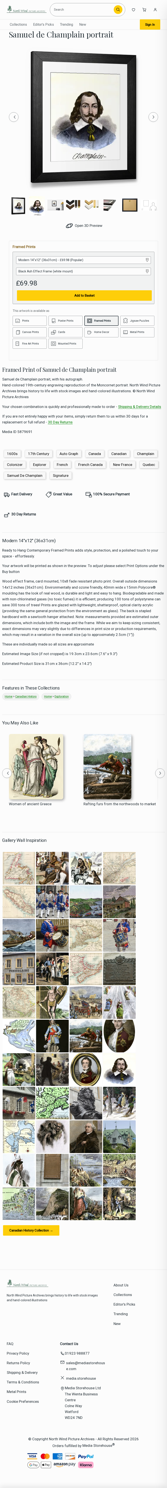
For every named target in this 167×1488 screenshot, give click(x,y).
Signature (60, 475)
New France (122, 464)
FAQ (10, 1344)
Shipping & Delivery (22, 1372)
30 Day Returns (60, 422)
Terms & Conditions (23, 1382)
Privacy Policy (18, 1353)
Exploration (62, 696)
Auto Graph (69, 454)
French (62, 464)
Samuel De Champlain (24, 475)
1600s (12, 454)
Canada (95, 454)
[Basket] (144, 10)
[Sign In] (155, 10)
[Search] (118, 9)
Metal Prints (16, 1391)
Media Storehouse (97, 1445)
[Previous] (13, 117)
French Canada (90, 464)
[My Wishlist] (134, 10)
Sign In (150, 25)
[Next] (153, 117)
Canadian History (26, 696)
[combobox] (82, 10)
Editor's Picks (43, 24)
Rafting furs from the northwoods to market (120, 804)
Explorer (39, 464)
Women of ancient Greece (30, 804)
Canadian (119, 454)
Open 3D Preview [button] (88, 225)
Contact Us (69, 1344)
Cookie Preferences (23, 1401)
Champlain (145, 454)
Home (8, 696)
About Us (121, 1285)
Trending (66, 24)
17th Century (38, 454)
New (82, 24)
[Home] (27, 9)
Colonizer (15, 464)
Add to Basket (84, 295)
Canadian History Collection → (31, 1230)
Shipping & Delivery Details (139, 406)
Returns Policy (18, 1363)
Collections (18, 24)
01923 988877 (77, 1353)
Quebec (149, 464)
